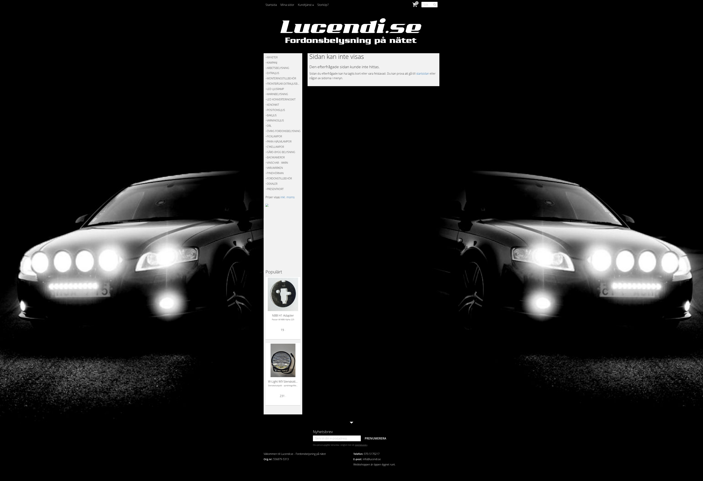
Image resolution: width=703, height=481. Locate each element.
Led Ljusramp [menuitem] (275, 89)
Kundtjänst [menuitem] (305, 5)
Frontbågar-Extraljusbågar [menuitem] (283, 83)
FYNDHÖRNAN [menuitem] (275, 173)
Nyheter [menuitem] (272, 57)
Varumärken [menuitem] (275, 168)
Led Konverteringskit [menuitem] (281, 99)
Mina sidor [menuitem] (287, 5)
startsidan (422, 74)
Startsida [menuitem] (271, 5)
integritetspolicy (361, 445)
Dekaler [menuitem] (272, 183)
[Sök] (435, 4)
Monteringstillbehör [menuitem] (281, 78)
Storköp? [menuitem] (323, 5)
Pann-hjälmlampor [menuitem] (279, 141)
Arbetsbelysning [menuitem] (278, 68)
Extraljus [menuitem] (273, 73)
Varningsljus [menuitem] (275, 120)
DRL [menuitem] (269, 125)
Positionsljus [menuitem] (276, 110)
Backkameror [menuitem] (276, 157)
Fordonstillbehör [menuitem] (279, 178)
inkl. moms (287, 197)
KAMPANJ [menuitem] (272, 62)
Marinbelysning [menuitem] (277, 94)
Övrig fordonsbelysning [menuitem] (283, 131)
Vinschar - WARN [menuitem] (277, 162)
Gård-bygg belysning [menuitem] (281, 152)
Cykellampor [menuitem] (275, 147)
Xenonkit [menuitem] (273, 104)
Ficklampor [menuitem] (274, 136)
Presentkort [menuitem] (275, 189)
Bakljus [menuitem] (272, 115)
